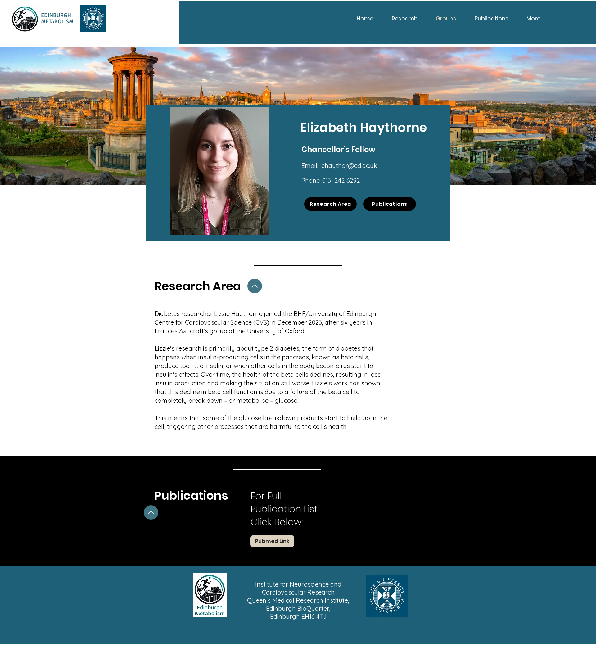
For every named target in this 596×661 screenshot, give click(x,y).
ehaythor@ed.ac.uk (349, 165)
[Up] (254, 286)
